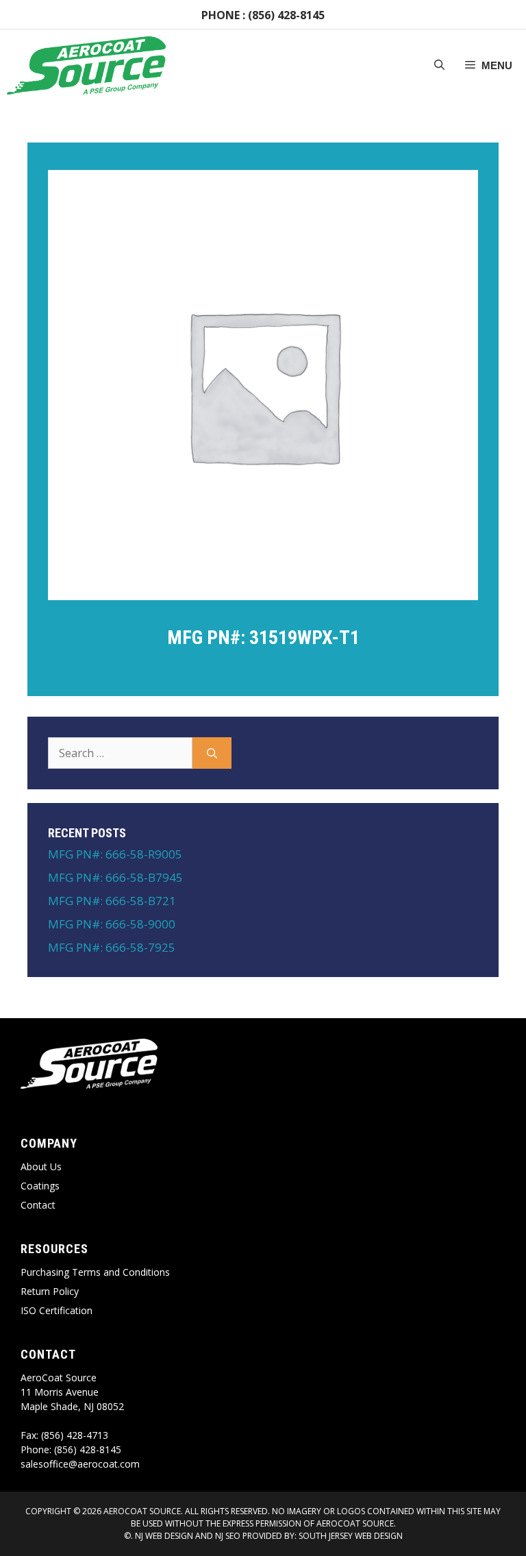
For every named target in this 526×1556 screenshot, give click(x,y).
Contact (38, 1204)
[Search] (211, 753)
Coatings (40, 1185)
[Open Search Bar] (439, 65)
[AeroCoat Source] (86, 65)
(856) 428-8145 (286, 15)
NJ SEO (227, 1536)
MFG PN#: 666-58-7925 (111, 947)
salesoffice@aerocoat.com (80, 1463)
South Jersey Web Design (351, 1536)
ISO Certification (56, 1310)
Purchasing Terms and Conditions (95, 1272)
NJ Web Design (163, 1536)
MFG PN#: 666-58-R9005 (115, 854)
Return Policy (50, 1291)
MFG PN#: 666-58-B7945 (115, 877)
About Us (41, 1166)
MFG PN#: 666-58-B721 (112, 901)
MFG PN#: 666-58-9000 (111, 924)
